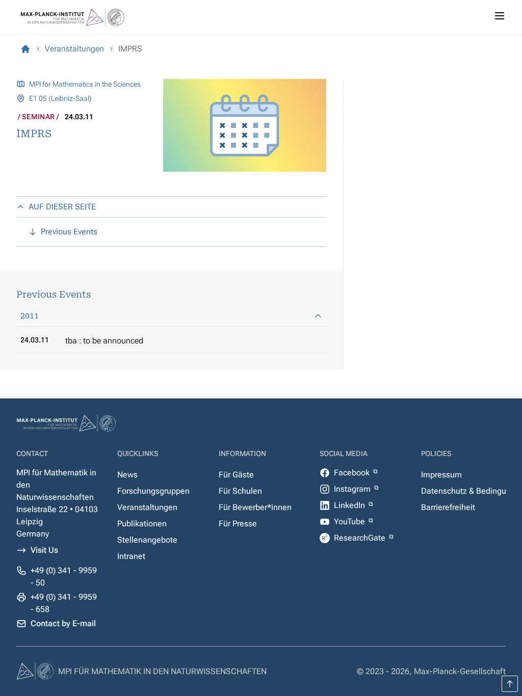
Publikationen (142, 523)
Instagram (353, 489)
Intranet (131, 556)
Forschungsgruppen (153, 491)
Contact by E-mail (63, 623)
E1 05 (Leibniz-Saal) (60, 98)
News (127, 474)
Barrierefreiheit (448, 507)
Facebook (353, 472)
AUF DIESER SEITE (62, 206)
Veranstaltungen (147, 507)
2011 (29, 315)
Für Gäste (236, 474)
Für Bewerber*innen (255, 507)
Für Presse (238, 523)
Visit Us (44, 550)
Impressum (441, 474)
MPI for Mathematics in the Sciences (85, 84)
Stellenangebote (147, 540)
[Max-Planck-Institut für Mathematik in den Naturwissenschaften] (25, 49)
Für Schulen (240, 491)
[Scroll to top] (510, 684)
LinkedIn (350, 505)
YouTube (350, 521)
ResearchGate (360, 538)
